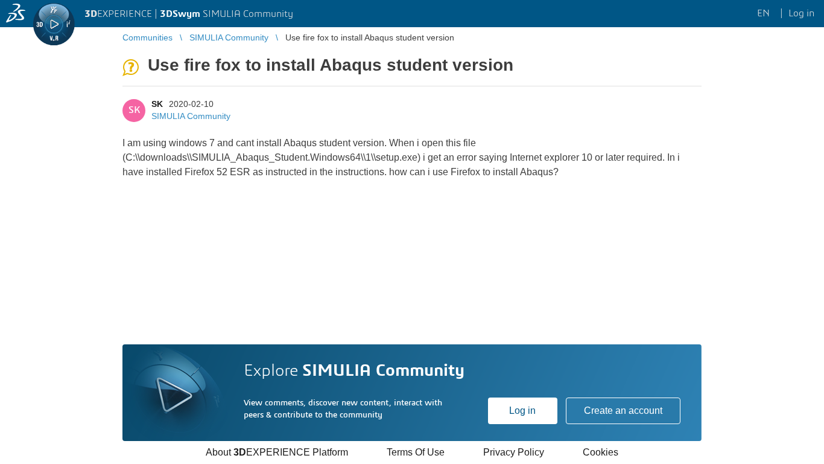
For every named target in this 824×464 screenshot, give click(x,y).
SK (157, 104)
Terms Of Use (416, 452)
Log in (522, 410)
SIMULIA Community (190, 116)
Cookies (600, 452)
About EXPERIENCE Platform (277, 452)
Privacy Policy (513, 452)
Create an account (623, 410)
